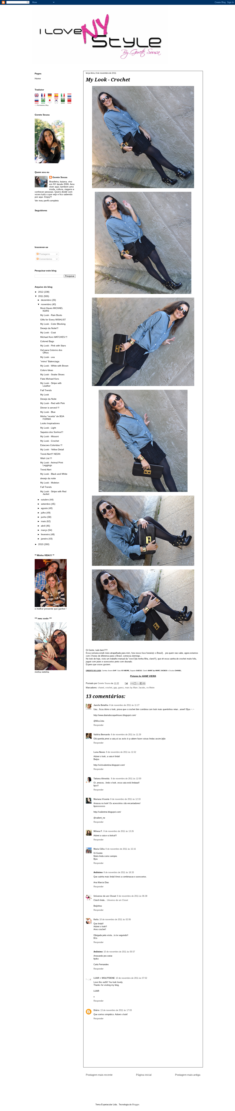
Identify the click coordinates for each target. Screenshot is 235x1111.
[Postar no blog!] (135, 683)
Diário (96, 1010)
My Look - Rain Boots (51, 315)
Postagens (44, 254)
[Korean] (57, 102)
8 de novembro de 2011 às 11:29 (126, 734)
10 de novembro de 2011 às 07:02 (131, 978)
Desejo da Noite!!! (49, 328)
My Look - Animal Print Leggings (51, 464)
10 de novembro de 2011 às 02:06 (115, 919)
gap (115, 687)
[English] (38, 97)
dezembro (46, 300)
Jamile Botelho (101, 705)
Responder (98, 725)
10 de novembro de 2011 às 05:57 (119, 951)
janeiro (44, 538)
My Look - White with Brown (54, 365)
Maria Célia (99, 849)
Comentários (45, 259)
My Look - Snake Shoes (52, 374)
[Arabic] (64, 102)
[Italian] (64, 97)
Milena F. (98, 831)
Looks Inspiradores (50, 423)
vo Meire (150, 687)
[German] (51, 97)
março (44, 530)
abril (43, 525)
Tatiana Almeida (102, 778)
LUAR (96, 991)
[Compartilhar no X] (138, 683)
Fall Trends (46, 390)
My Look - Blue (47, 412)
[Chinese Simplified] (70, 102)
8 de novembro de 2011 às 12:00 (126, 778)
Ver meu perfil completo (47, 200)
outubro (45, 499)
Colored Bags (47, 341)
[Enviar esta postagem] (126, 683)
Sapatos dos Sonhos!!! (51, 432)
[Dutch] (70, 97)
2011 (41, 296)
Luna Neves (99, 752)
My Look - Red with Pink (52, 403)
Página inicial (144, 1075)
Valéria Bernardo (102, 734)
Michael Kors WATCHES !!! (53, 337)
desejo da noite (48, 478)
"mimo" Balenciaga (49, 361)
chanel (101, 687)
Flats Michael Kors (49, 379)
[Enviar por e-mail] (131, 683)
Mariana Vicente (101, 799)
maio (44, 521)
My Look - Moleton (49, 482)
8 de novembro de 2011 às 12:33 (125, 799)
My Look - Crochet (49, 441)
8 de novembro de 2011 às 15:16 (121, 849)
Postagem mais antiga (187, 1075)
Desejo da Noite (48, 399)
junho (44, 517)
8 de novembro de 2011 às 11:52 (121, 752)
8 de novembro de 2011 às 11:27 (124, 705)
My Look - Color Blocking (53, 324)
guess (121, 687)
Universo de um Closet (105, 896)
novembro (46, 304)
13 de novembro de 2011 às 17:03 (116, 1010)
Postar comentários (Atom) (147, 1085)
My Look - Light (48, 427)
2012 (41, 292)
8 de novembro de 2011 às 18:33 (119, 872)
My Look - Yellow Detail (52, 449)
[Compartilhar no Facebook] (141, 683)
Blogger (135, 1104)
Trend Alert (45, 469)
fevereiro (46, 534)
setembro (46, 504)
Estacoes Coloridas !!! (51, 445)
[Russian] (38, 102)
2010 (41, 544)
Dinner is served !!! (49, 407)
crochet (108, 687)
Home (38, 78)
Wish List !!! (46, 458)
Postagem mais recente (99, 1075)
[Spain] (57, 97)
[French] (44, 97)
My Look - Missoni (49, 436)
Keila (96, 919)
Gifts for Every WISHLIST (53, 319)
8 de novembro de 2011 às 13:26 (118, 831)
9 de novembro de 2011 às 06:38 (132, 896)
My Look (44, 394)
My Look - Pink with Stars (53, 345)
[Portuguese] (44, 102)
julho (43, 512)
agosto (44, 508)
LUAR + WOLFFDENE (104, 978)
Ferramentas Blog (42, 105)
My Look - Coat (48, 332)
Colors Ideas (46, 370)
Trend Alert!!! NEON (50, 454)
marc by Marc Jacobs (135, 687)
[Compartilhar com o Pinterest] (144, 683)
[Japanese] (51, 102)
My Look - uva (47, 357)
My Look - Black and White (53, 474)
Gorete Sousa (59, 177)
